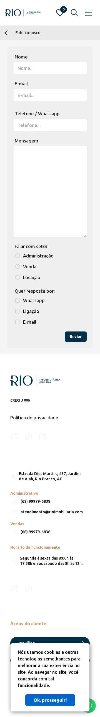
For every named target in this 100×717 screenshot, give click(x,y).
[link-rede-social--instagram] (42, 437)
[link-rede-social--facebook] (14, 437)
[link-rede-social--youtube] (28, 437)
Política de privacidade (34, 417)
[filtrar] (74, 12)
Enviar (76, 336)
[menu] (88, 13)
